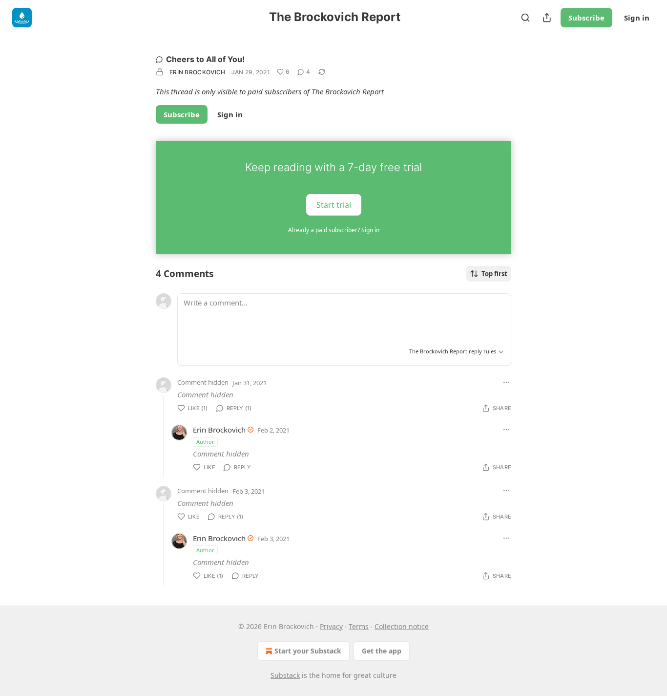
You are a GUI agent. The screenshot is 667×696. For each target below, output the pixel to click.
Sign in (636, 17)
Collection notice (402, 626)
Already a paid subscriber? (333, 230)
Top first (494, 273)
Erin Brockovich (197, 72)
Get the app (381, 650)
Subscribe (586, 17)
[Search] (525, 17)
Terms (359, 626)
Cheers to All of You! (205, 59)
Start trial (333, 204)
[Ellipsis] (506, 382)
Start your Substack (307, 650)
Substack (285, 675)
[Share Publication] (547, 17)
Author (205, 441)
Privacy (331, 626)
